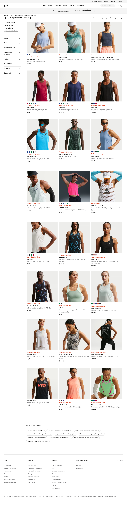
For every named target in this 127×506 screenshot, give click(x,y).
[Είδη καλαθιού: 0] (121, 5)
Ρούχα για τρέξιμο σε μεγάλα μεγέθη (36, 430)
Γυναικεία (58, 5)
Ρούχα (11, 15)
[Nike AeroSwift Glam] (42, 286)
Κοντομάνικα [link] (8, 28)
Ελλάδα (121, 460)
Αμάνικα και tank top (30, 15)
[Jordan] (5, 2)
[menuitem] (108, 2)
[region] (11, 49)
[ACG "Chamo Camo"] (74, 334)
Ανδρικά (50, 5)
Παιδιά (65, 5)
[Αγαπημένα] (117, 5)
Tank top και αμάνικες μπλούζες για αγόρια (38, 441)
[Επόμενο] (95, 10)
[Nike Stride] (42, 86)
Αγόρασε (67, 11)
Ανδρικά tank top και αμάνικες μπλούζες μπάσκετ (87, 430)
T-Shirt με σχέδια (9, 23)
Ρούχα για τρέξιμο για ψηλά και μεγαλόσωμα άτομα (39, 434)
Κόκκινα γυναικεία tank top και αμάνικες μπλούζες (91, 434)
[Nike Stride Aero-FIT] (74, 134)
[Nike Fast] (106, 86)
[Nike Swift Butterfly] (106, 334)
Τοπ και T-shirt (19, 15)
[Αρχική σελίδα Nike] (6, 5)
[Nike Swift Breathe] (74, 383)
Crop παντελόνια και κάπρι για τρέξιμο (37, 437)
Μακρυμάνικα (8, 25)
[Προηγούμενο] (32, 10)
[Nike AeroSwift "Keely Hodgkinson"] (106, 37)
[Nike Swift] (42, 237)
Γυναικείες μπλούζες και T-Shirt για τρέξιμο (60, 437)
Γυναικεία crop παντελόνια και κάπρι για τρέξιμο (60, 430)
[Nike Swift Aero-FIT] (42, 37)
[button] (12, 38)
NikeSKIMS (80, 5)
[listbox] (116, 18)
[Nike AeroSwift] (74, 37)
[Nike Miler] (74, 86)
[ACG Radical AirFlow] (106, 186)
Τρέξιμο (6, 15)
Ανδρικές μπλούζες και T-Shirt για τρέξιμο (65, 434)
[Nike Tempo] (106, 134)
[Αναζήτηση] (102, 5)
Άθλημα (72, 5)
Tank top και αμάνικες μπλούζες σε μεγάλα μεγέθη (86, 437)
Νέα (44, 5)
